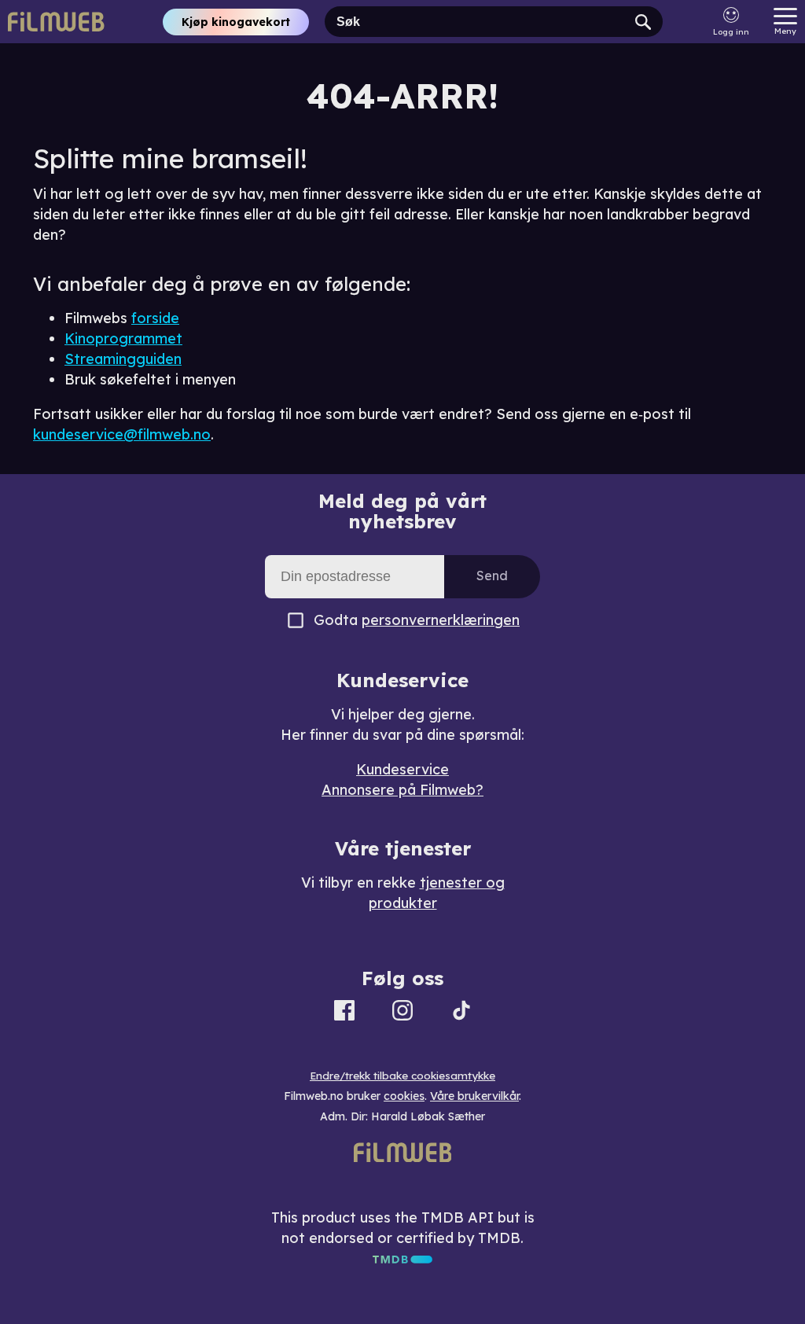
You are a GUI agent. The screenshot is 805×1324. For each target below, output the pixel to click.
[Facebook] (344, 1013)
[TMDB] (402, 1258)
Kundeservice (402, 769)
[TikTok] (461, 1013)
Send (492, 575)
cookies (404, 1096)
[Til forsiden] (56, 21)
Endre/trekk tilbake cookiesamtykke (402, 1075)
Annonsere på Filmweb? (402, 790)
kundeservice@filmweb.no (122, 434)
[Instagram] (402, 1013)
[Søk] (643, 21)
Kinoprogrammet (123, 338)
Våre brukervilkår (474, 1096)
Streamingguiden (123, 359)
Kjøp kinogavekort (236, 22)
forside (155, 318)
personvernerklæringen (441, 620)
